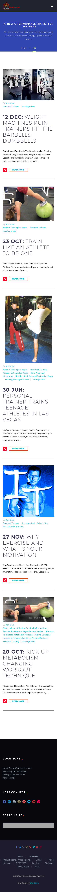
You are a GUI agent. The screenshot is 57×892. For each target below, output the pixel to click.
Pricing (51, 860)
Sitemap (7, 863)
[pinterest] (24, 802)
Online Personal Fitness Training (16, 860)
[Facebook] (16, 847)
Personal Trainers (11, 106)
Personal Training (11, 641)
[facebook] (4, 802)
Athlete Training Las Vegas (15, 227)
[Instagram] (27, 847)
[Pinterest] (30, 847)
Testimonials (33, 857)
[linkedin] (9, 802)
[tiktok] (38, 802)
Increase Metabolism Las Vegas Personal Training (25, 638)
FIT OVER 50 (21, 863)
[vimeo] (28, 802)
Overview (35, 863)
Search (51, 825)
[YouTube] (37, 847)
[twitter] (14, 802)
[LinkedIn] (20, 847)
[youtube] (33, 802)
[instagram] (19, 802)
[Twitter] (23, 847)
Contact (39, 860)
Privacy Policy (23, 867)
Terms (37, 867)
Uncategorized (28, 106)
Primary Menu (51, 6)
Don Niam (9, 103)
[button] (5, 170)
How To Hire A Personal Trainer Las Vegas (34, 376)
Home (20, 857)
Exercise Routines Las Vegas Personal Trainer (23, 631)
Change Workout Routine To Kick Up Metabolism (25, 628)
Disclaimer (49, 863)
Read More (18, 170)
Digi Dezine (34, 883)
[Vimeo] (34, 847)
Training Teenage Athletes (17, 379)
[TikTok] (41, 847)
